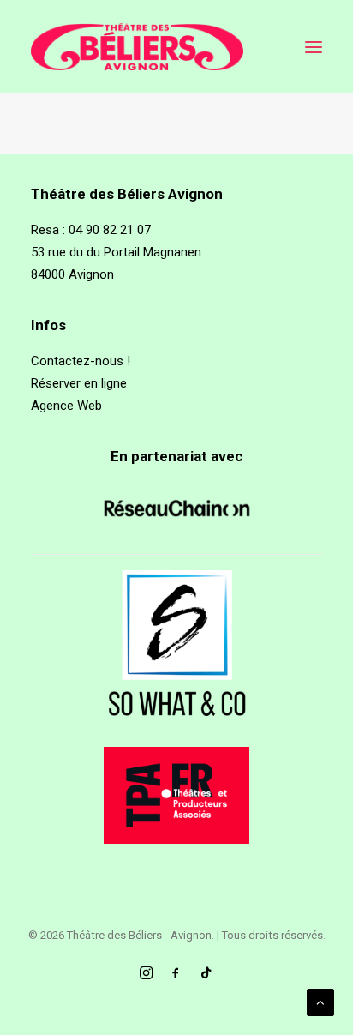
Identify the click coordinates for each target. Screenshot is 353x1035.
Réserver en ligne (79, 383)
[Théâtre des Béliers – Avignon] (137, 46)
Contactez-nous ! (80, 361)
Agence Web (66, 405)
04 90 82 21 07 (110, 230)
